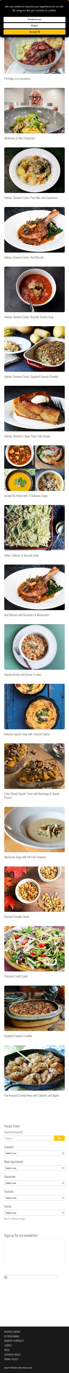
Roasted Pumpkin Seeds (34, 893)
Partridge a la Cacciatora (34, 55)
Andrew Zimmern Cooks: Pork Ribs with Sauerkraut (34, 174)
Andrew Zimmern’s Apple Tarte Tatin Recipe (34, 413)
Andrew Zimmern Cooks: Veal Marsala (34, 234)
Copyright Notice (12, 1354)
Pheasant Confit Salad (34, 953)
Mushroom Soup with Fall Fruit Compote (34, 834)
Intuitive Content (12, 1331)
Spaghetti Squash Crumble (34, 1013)
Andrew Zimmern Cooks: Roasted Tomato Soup (34, 294)
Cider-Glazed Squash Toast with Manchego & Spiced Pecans (34, 772)
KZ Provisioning (11, 1336)
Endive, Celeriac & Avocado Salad (34, 532)
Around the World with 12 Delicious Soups (34, 472)
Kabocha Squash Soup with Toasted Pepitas (34, 711)
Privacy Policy (11, 1359)
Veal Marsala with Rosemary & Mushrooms (34, 592)
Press (7, 1350)
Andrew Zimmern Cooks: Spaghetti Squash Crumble (34, 353)
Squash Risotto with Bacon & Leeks (34, 651)
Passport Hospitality (14, 1340)
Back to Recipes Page (14, 1218)
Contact (8, 1345)
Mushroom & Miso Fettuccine (34, 115)
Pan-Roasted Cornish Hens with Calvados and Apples (34, 1072)
